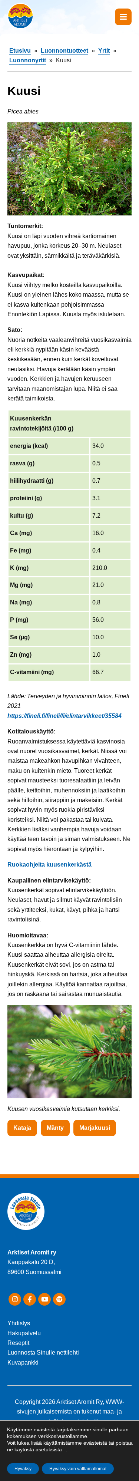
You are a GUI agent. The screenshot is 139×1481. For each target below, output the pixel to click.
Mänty (55, 1128)
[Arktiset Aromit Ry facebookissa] (29, 1299)
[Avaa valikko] (123, 17)
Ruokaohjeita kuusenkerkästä (49, 864)
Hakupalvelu (24, 1333)
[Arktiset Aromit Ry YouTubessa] (44, 1299)
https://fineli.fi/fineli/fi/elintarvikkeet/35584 (64, 716)
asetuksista (49, 1449)
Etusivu (20, 50)
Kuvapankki (23, 1362)
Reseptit (18, 1343)
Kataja (22, 1128)
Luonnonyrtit (27, 60)
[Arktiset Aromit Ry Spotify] (59, 1299)
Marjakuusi (94, 1128)
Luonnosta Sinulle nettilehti (43, 1352)
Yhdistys (18, 1323)
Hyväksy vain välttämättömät (77, 1468)
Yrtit (104, 50)
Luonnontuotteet (64, 50)
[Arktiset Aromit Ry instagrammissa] (15, 1299)
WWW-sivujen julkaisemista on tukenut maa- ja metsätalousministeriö (70, 1412)
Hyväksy (23, 1468)
